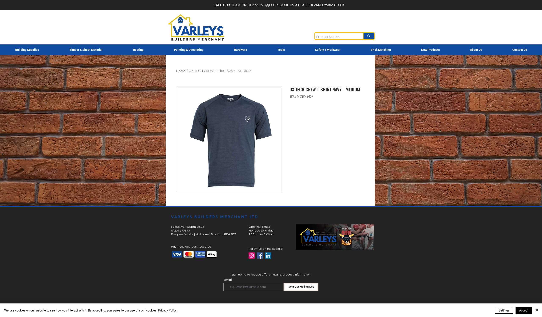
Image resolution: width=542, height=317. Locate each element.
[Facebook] (260, 255)
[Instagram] (252, 255)
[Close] (536, 310)
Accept (523, 310)
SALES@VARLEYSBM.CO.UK (322, 4)
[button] (27, 49)
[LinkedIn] (268, 255)
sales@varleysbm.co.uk (187, 227)
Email (228, 279)
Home (181, 71)
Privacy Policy (167, 310)
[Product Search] (368, 36)
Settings (504, 310)
